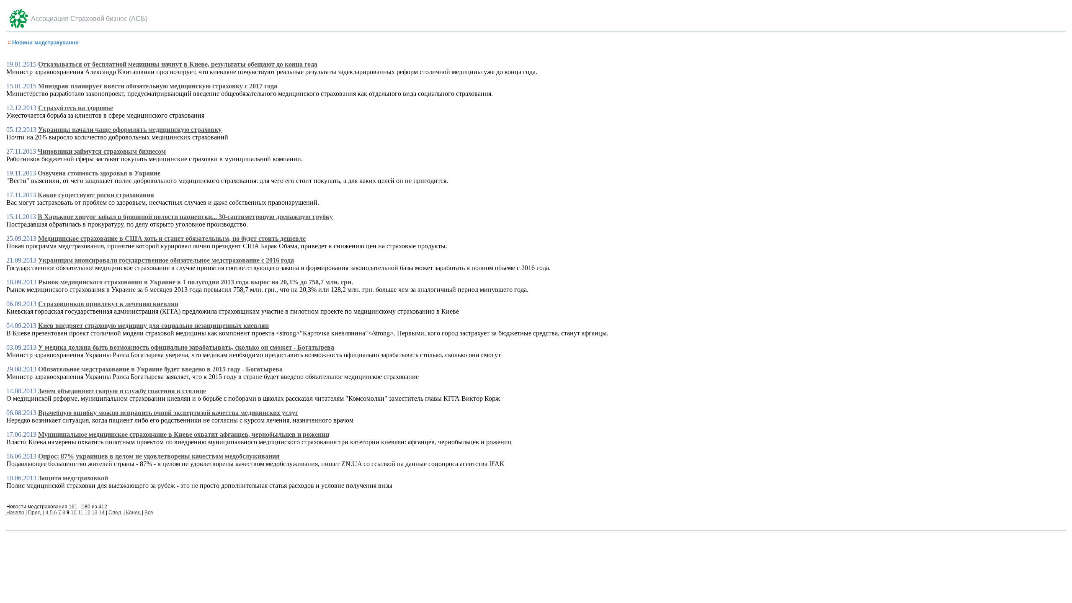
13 (95, 512)
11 (80, 512)
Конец (133, 512)
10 (74, 512)
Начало (15, 512)
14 (102, 512)
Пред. (35, 512)
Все (148, 512)
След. (115, 512)
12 (87, 512)
